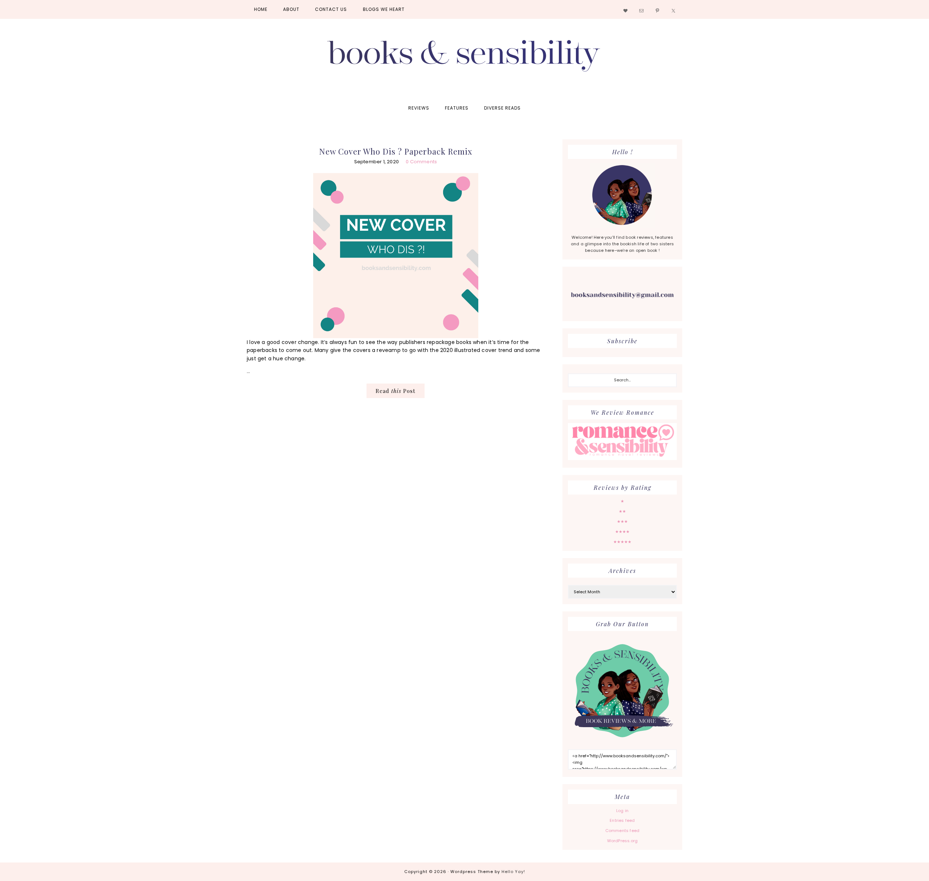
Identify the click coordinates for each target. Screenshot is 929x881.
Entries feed (622, 820)
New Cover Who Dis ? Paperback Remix (395, 151)
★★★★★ (622, 542)
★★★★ (622, 531)
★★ (622, 511)
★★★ (622, 521)
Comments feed (622, 830)
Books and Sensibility (464, 59)
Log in (622, 811)
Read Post (396, 390)
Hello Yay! (513, 871)
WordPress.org (622, 841)
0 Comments (421, 161)
